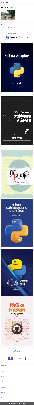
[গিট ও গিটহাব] (17, 321)
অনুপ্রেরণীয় (2, 389)
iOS (2, 374)
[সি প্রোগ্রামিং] (17, 174)
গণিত (2, 381)
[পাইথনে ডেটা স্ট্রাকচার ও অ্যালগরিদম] (17, 223)
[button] (29, 2)
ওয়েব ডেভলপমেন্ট (3, 383)
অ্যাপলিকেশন (3, 387)
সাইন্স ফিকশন (3, 392)
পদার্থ (1, 397)
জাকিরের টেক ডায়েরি (4, 2)
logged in (9, 27)
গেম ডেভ (2, 394)
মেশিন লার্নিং (2, 369)
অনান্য (2, 399)
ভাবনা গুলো (2, 395)
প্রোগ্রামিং (2, 368)
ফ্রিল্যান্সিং (2, 371)
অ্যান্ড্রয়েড (2, 376)
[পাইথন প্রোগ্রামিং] (17, 272)
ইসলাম (2, 390)
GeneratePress (22, 403)
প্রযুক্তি (2, 373)
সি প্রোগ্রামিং (3, 379)
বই (1, 385)
